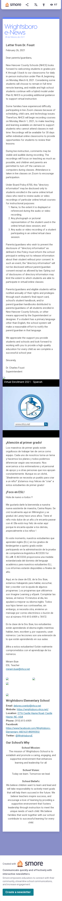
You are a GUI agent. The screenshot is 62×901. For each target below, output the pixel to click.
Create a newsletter (18, 892)
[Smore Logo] (13, 4)
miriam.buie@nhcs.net (18, 669)
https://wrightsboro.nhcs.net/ (32, 709)
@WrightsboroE (24, 735)
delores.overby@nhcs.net (27, 705)
